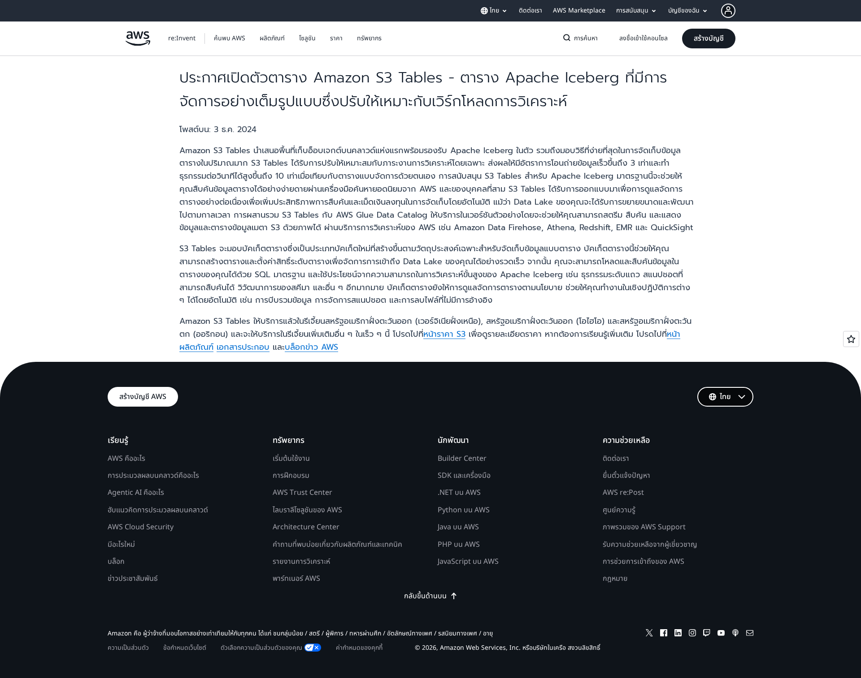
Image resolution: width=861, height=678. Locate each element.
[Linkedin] (678, 634)
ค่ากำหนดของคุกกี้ (359, 647)
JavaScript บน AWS (468, 561)
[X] (649, 634)
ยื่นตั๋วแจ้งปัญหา (626, 475)
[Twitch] (706, 634)
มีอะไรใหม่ (121, 544)
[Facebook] (663, 634)
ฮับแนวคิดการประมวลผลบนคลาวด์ (158, 510)
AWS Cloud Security (141, 527)
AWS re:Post (623, 492)
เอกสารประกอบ (243, 347)
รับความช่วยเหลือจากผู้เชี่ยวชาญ (650, 544)
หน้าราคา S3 (444, 334)
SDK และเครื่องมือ (464, 475)
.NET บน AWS (459, 492)
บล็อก (116, 561)
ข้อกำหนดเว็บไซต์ (184, 647)
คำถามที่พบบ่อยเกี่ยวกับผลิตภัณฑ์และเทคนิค (337, 544)
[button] (229, 38)
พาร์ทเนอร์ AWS (296, 578)
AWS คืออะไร (126, 458)
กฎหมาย (615, 578)
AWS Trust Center (302, 492)
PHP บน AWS (459, 544)
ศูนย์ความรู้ (619, 510)
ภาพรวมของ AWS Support (644, 527)
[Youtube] (721, 634)
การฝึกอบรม (291, 475)
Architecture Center (306, 527)
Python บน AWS (464, 510)
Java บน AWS (458, 527)
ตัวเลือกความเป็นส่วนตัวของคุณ (261, 647)
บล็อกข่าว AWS (311, 347)
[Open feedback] (851, 339)
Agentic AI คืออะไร (136, 492)
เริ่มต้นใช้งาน (291, 458)
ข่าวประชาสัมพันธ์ (133, 578)
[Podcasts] (735, 634)
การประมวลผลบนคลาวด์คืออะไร (153, 475)
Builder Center (462, 458)
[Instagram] (692, 634)
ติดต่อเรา (616, 458)
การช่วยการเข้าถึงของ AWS (643, 561)
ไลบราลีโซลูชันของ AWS (307, 510)
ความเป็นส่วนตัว (128, 647)
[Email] (749, 634)
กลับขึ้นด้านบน (425, 596)
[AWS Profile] (728, 11)
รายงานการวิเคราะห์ (301, 561)
